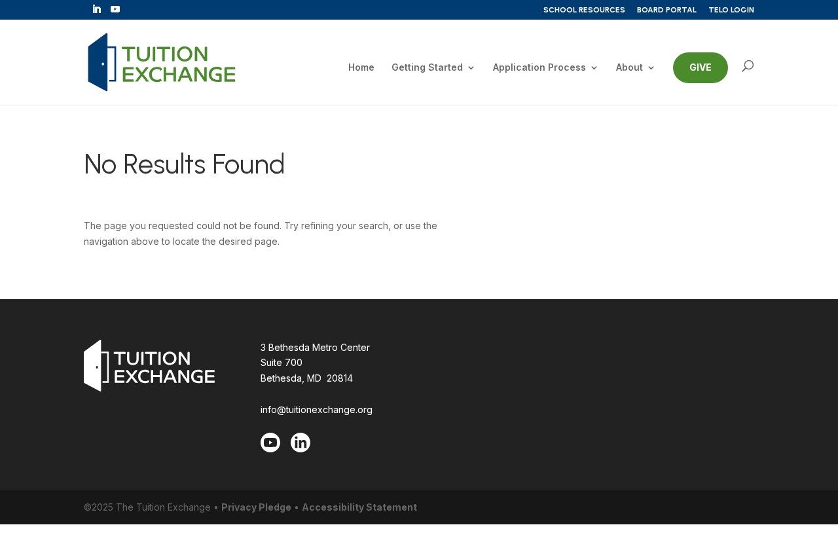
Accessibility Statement (359, 507)
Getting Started (427, 68)
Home (361, 68)
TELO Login (731, 10)
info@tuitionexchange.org (317, 409)
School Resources (584, 10)
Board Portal (667, 10)
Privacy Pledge (256, 507)
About (629, 68)
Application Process (539, 68)
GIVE (700, 67)
